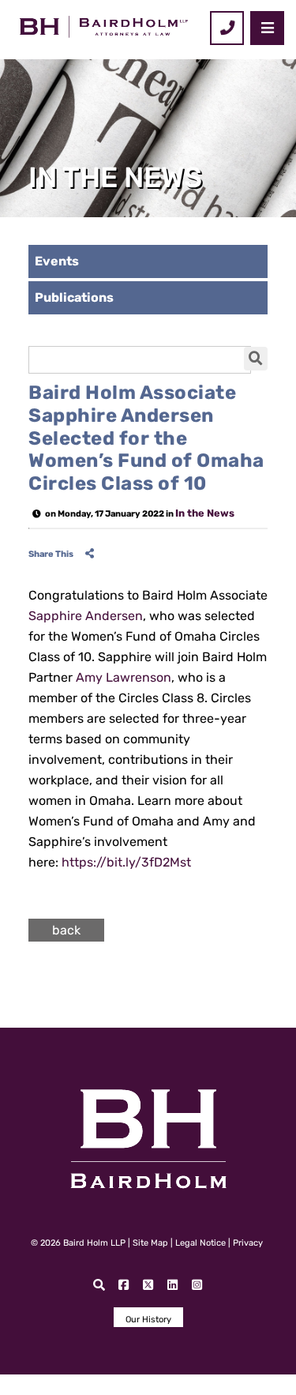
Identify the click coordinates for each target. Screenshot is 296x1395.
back (66, 930)
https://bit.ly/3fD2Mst (126, 862)
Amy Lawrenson (123, 677)
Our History (148, 1319)
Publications (74, 297)
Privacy (248, 1243)
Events (57, 261)
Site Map (150, 1243)
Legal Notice (200, 1243)
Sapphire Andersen (85, 615)
